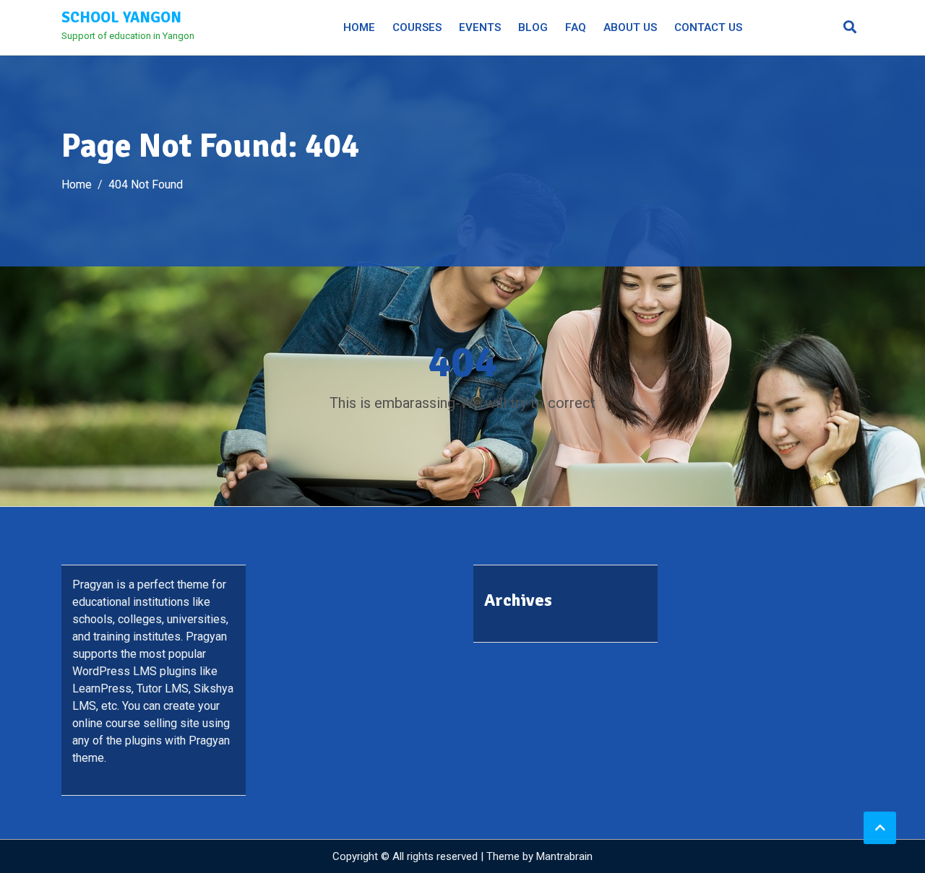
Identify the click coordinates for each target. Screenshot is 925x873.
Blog (533, 27)
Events (480, 27)
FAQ (575, 27)
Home (359, 27)
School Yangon (121, 17)
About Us (630, 27)
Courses (417, 27)
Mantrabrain (564, 856)
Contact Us (708, 27)
